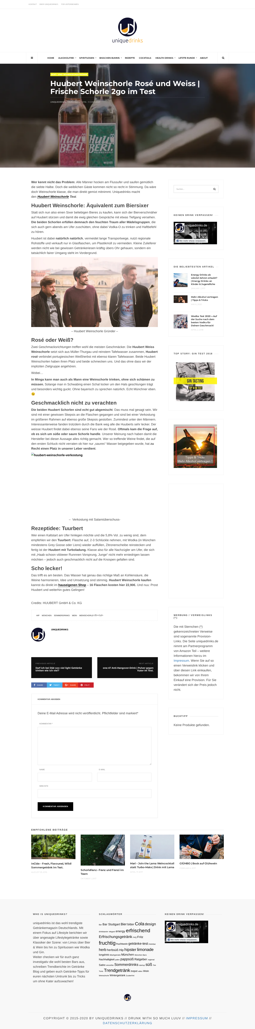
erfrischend (138, 930)
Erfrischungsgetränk (115, 937)
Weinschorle (86, 615)
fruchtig (107, 943)
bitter (130, 924)
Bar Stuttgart (111, 924)
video (140, 971)
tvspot (134, 971)
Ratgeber (140, 959)
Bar (100, 925)
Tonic (101, 971)
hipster (130, 949)
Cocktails (145, 58)
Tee (154, 965)
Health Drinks (164, 58)
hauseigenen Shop (72, 585)
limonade (145, 949)
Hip (37, 615)
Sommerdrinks (62, 615)
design (150, 924)
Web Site (43, 786)
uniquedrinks (58, 102)
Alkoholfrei (66, 58)
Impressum (181, 660)
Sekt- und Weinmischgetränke (69, 74)
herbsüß (112, 950)
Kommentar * (46, 724)
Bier (124, 924)
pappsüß (127, 959)
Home (50, 58)
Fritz (140, 937)
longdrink (104, 954)
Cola (139, 923)
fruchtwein (122, 943)
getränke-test (138, 943)
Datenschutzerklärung (127, 1023)
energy (120, 931)
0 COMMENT (94, 102)
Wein (74, 615)
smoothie (110, 965)
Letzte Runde (186, 58)
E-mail (102, 769)
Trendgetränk (117, 970)
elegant (112, 931)
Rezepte (130, 58)
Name (42, 769)
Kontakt (33, 4)
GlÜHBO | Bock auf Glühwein (198, 863)
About (204, 58)
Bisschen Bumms (109, 58)
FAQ (135, 937)
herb (102, 950)
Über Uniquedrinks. (49, 4)
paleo (117, 960)
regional (151, 960)
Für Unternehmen (70, 4)
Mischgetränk (115, 955)
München (47, 615)
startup (142, 965)
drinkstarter (103, 931)
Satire (102, 965)
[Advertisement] (196, 541)
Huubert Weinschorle (53, 196)
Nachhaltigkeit (106, 959)
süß (149, 964)
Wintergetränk (117, 975)
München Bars (141, 955)
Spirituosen (86, 58)
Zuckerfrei (130, 975)
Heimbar (152, 944)
